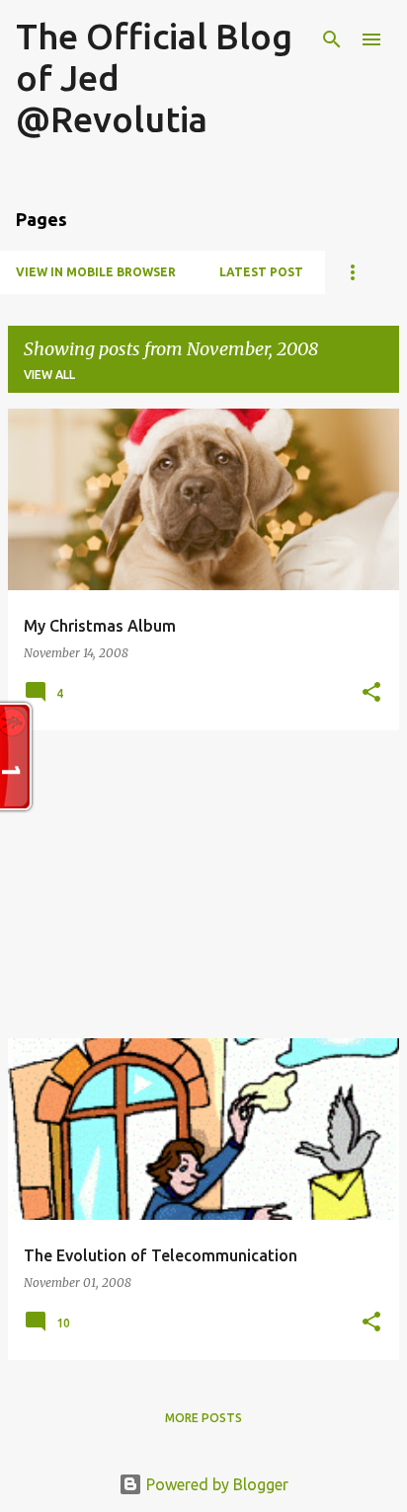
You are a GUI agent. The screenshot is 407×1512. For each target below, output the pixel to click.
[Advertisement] (203, 884)
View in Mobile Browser (96, 271)
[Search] (332, 39)
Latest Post (261, 271)
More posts (203, 1417)
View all (49, 374)
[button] (371, 693)
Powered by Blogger (215, 1484)
